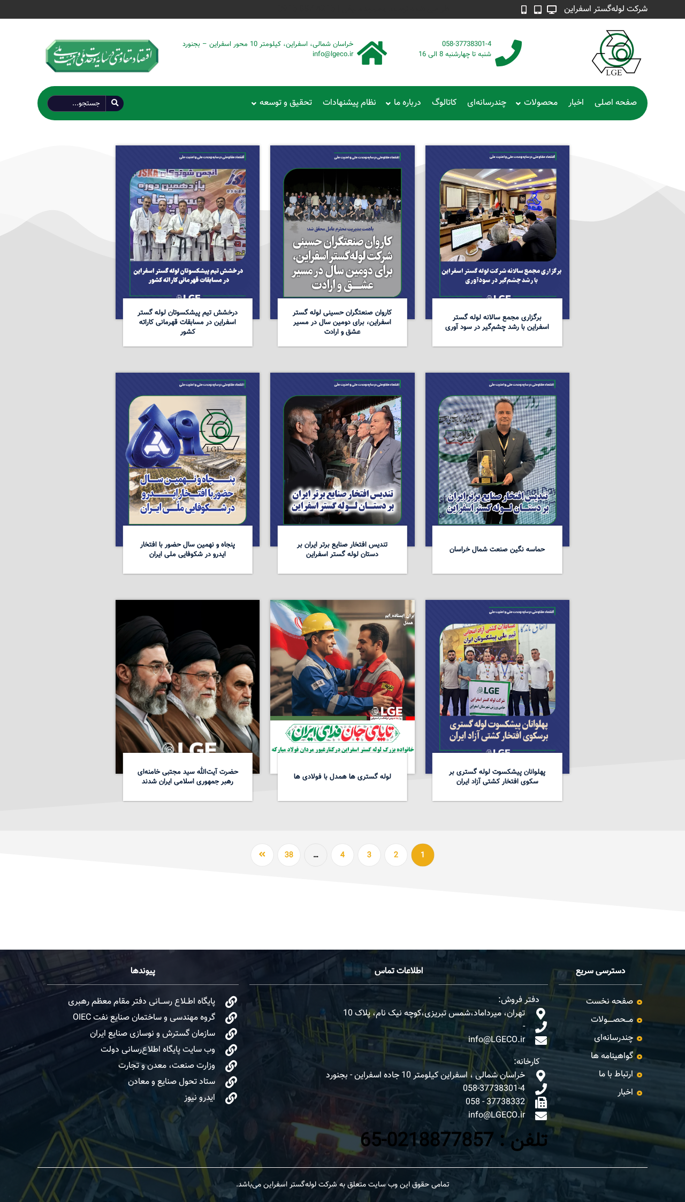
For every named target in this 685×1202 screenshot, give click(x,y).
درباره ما (407, 103)
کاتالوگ (444, 103)
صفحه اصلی (616, 103)
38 (289, 855)
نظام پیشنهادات (349, 103)
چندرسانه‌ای (486, 103)
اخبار (576, 103)
